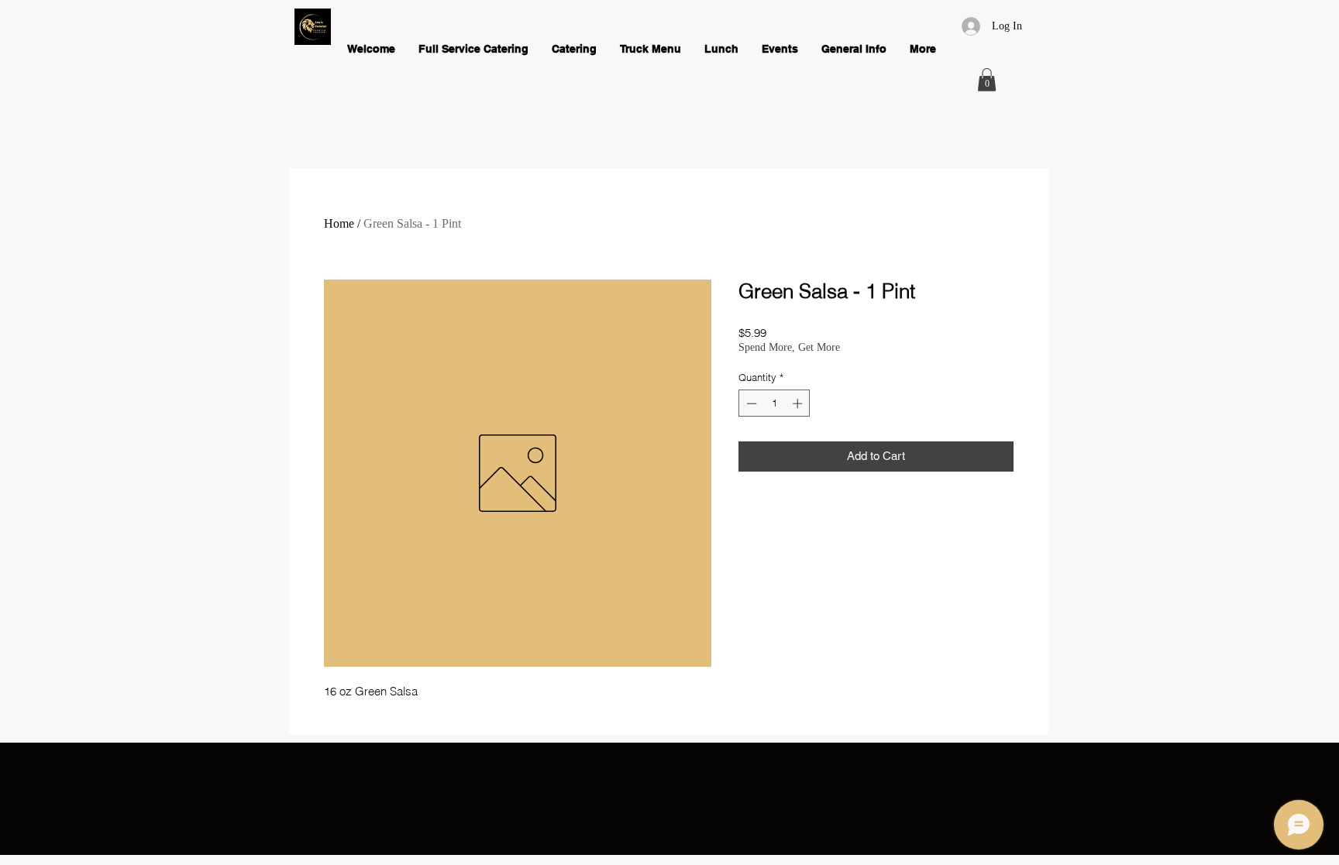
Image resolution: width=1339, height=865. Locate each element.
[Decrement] (750, 403)
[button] (987, 79)
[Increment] (799, 403)
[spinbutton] (774, 403)
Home (339, 223)
